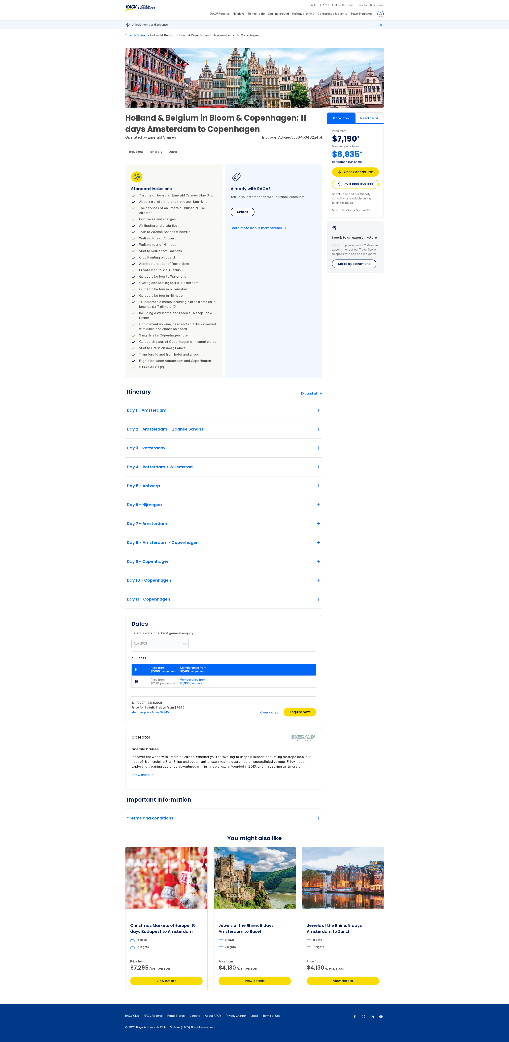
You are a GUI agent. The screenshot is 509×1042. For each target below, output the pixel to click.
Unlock (242, 212)
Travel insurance (362, 14)
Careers (194, 1016)
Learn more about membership (256, 228)
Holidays (239, 14)
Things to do (256, 14)
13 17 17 (324, 5)
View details (166, 981)
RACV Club (132, 1016)
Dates (173, 152)
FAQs (313, 5)
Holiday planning (303, 14)
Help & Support (343, 5)
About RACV (213, 1016)
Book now (341, 118)
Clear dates (269, 712)
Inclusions (136, 152)
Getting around (278, 14)
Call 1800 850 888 (358, 184)
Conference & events (332, 14)
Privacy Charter (236, 1016)
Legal (254, 1016)
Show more (140, 775)
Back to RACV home (370, 5)
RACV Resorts (220, 14)
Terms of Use (272, 1016)
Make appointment (354, 263)
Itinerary (156, 152)
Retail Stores (176, 1016)
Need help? (369, 118)
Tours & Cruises (136, 35)
